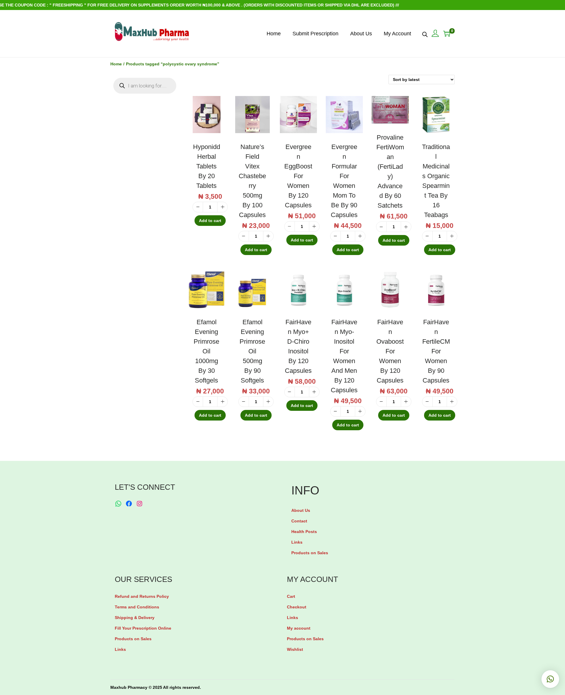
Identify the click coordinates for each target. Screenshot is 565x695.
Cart (291, 596)
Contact (299, 521)
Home (116, 64)
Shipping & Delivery (134, 617)
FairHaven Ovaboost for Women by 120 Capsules (390, 351)
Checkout (296, 607)
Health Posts (304, 531)
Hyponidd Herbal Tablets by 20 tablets (206, 166)
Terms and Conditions (137, 607)
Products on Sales (309, 552)
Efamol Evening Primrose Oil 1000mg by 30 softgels (206, 351)
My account (298, 628)
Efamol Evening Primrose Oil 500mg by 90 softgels (252, 351)
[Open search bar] (424, 33)
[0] (446, 33)
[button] (550, 679)
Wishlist (295, 649)
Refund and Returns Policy (142, 596)
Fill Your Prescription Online (143, 628)
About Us (300, 510)
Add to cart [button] (210, 220)
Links (297, 542)
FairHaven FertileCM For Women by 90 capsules (436, 351)
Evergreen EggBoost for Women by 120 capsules (298, 176)
